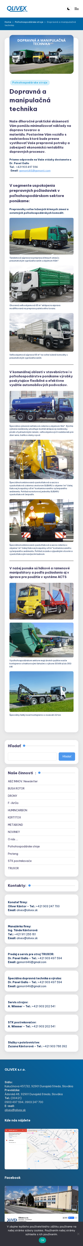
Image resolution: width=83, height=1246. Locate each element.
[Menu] (76, 9)
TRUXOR (13, 868)
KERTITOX (14, 817)
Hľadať (14, 746)
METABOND (15, 825)
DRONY (12, 796)
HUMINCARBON (17, 810)
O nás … (13, 839)
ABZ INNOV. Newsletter (23, 781)
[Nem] (78, 1234)
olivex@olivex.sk (15, 1110)
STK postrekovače (20, 861)
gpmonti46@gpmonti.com (35, 170)
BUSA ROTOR (16, 788)
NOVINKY (14, 832)
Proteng (13, 854)
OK (42, 1240)
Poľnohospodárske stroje (29, 82)
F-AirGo (13, 803)
